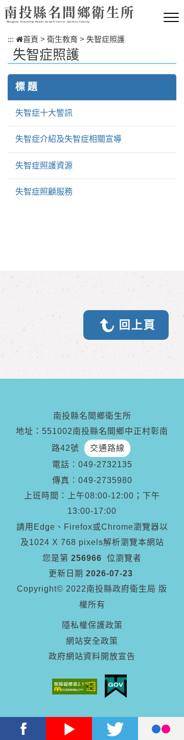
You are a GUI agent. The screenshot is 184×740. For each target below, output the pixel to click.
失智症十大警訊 (44, 112)
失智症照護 (105, 39)
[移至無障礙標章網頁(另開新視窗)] (77, 686)
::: (11, 39)
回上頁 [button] (137, 324)
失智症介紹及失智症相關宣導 (68, 139)
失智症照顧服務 (44, 191)
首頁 (30, 39)
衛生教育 (62, 39)
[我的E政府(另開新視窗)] (118, 686)
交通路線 (107, 448)
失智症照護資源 (44, 165)
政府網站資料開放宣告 (92, 656)
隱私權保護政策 (92, 625)
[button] (171, 18)
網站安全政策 (92, 641)
